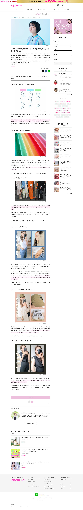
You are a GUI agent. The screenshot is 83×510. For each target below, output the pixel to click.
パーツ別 (63, 112)
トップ (17, 9)
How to (56, 101)
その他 (55, 59)
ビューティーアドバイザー (33, 486)
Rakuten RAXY (16, 6)
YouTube (62, 488)
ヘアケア (56, 51)
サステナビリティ (28, 506)
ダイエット (57, 114)
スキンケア (56, 41)
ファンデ (68, 114)
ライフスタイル (59, 117)
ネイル (55, 54)
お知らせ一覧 (47, 479)
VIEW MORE (69, 94)
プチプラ (57, 112)
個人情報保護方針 (38, 498)
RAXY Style (29, 9)
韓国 (59, 106)
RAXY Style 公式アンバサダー (60, 103)
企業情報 (32, 498)
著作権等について (45, 498)
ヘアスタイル (59, 110)
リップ (69, 108)
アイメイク (56, 46)
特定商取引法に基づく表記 (49, 488)
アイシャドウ (57, 108)
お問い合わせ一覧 (20, 506)
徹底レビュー (65, 106)
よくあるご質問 (66, 9)
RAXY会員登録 (63, 479)
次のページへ (30, 398)
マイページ (30, 483)
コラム (15, 64)
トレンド (63, 108)
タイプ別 (66, 117)
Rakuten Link (63, 486)
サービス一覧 (13, 506)
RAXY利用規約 (47, 486)
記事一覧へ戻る (30, 423)
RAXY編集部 (23, 455)
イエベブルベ (66, 110)
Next (48, 404)
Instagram (62, 483)
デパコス (63, 114)
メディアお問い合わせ (48, 481)
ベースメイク (56, 44)
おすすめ (62, 101)
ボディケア (56, 49)
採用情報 (50, 498)
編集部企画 (68, 101)
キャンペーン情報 (41, 9)
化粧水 (68, 112)
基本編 (69, 103)
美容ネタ (13, 66)
